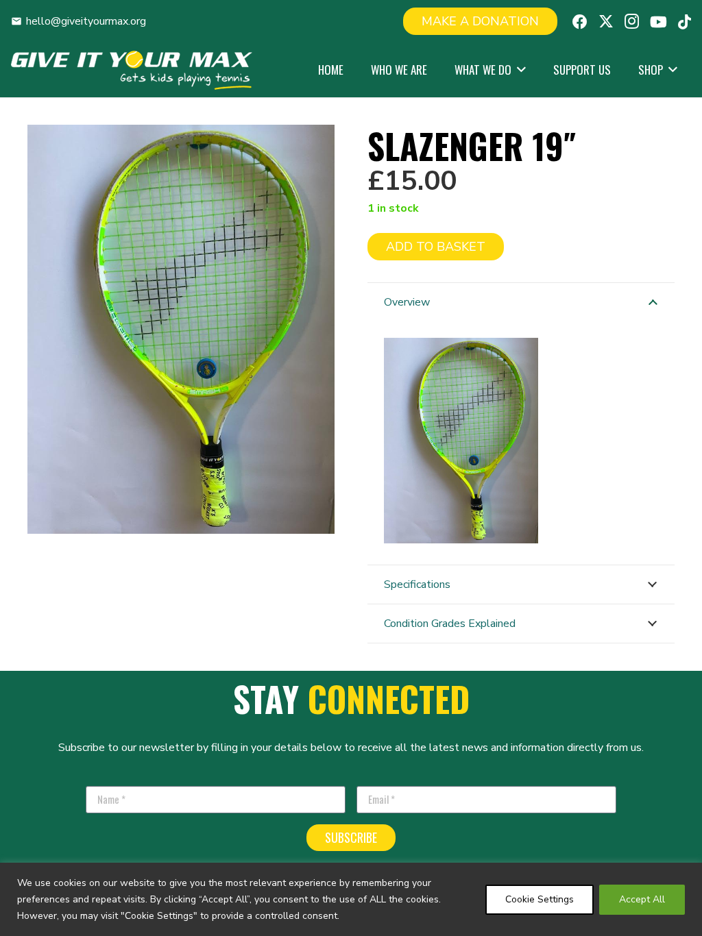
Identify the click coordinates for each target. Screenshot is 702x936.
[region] (351, 899)
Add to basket (435, 246)
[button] (518, 69)
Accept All (642, 899)
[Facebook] (580, 21)
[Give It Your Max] (131, 70)
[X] (606, 21)
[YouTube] (658, 21)
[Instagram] (632, 21)
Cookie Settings (539, 899)
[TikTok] (684, 21)
